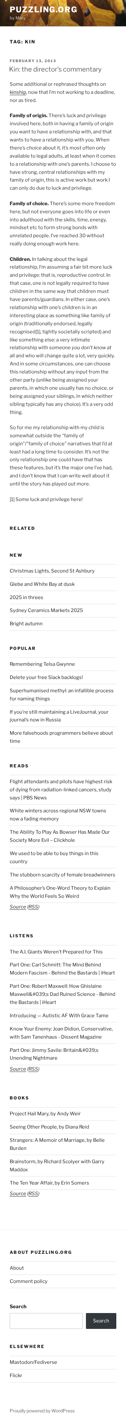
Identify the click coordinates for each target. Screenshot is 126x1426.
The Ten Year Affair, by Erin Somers (49, 1183)
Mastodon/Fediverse (33, 1362)
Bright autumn (26, 624)
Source (18, 907)
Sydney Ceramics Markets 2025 (46, 610)
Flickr (16, 1375)
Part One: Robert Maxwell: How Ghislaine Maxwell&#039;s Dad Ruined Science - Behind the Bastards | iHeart (62, 994)
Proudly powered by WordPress (42, 1410)
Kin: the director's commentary (55, 69)
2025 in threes (26, 597)
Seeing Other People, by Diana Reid (49, 1127)
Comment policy (28, 1281)
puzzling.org (44, 9)
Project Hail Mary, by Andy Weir (45, 1114)
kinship (18, 92)
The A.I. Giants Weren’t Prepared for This (56, 952)
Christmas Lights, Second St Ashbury (52, 571)
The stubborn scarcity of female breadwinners (62, 875)
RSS (33, 907)
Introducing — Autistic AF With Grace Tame (59, 1016)
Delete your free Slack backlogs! (46, 677)
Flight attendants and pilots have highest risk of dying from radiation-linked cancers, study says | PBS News (61, 790)
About (17, 1268)
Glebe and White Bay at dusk (42, 584)
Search (18, 1306)
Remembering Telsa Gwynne (42, 664)
